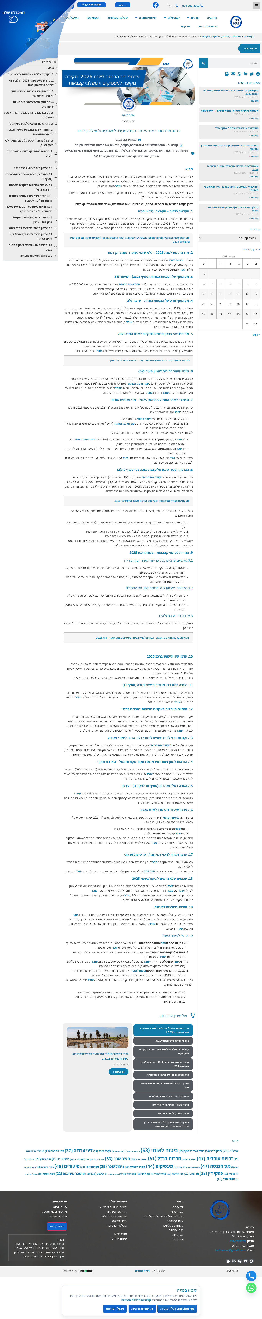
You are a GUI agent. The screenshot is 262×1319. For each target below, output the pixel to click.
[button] (258, 74)
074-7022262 (237, 1241)
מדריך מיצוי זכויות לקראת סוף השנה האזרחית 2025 (232, 209)
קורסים (195, 18)
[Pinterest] (239, 1261)
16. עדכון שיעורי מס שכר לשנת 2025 (30, 228)
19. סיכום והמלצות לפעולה (36, 256)
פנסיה (229, 1174)
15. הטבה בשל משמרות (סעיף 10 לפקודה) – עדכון (32, 219)
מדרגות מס (111, 151)
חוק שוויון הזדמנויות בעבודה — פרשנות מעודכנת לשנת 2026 (230, 92)
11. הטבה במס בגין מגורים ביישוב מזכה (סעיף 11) (28, 176)
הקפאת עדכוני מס (160, 151)
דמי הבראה (54, 1151)
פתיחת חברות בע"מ (114, 1216)
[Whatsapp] (251, 1288)
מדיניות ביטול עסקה (54, 1211)
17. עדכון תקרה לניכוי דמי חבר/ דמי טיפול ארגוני (31, 236)
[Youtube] (245, 1261)
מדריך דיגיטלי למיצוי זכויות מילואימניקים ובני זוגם (164, 1085)
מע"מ (178, 1167)
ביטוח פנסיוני (131, 1151)
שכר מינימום (68, 1173)
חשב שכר (117, 1159)
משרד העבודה (134, 1167)
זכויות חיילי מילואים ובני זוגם (173, 1113)
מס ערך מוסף (171, 817)
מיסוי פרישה (119, 1221)
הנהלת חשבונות (117, 1211)
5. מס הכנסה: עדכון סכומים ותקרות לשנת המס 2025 (29, 115)
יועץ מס (87, 1159)
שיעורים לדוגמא (207, 26)
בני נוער (117, 1151)
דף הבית (212, 18)
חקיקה (206, 36)
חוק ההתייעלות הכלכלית (133, 151)
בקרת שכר (102, 1151)
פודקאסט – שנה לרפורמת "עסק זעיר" (236, 128)
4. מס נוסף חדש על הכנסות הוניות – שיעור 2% (32, 104)
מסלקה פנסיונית (118, 18)
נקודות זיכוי (85, 151)
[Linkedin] (234, 1261)
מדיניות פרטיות (57, 1216)
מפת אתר (177, 1235)
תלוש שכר (226, 1179)
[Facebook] (251, 1261)
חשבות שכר (139, 1159)
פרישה (191, 1173)
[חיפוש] (203, 63)
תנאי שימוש (60, 1207)
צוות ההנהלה (175, 1221)
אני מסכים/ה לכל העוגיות (177, 1309)
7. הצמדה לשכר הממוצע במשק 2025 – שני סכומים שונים (30, 132)
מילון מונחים (176, 1230)
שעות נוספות (46, 1174)
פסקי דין (211, 1173)
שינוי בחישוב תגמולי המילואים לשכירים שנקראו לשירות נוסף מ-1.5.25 (164, 1030)
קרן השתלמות (112, 1174)
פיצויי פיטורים (45, 1167)
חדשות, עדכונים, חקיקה (226, 36)
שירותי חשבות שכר (115, 1207)
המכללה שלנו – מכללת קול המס (163, 1216)
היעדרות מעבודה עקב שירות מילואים (169, 1096)
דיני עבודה (79, 1150)
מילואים (114, 145)
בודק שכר (213, 1151)
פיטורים (67, 1166)
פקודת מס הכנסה (129, 284)
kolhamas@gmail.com (230, 1250)
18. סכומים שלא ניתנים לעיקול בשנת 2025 (30, 247)
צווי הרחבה (175, 1174)
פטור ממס (143, 156)
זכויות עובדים (215, 1158)
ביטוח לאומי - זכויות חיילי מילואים (170, 1105)
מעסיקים (89, 145)
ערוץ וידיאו (120, 1234)
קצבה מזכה (129, 156)
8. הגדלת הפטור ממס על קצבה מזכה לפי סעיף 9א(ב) (29, 142)
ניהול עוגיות (57, 1226)
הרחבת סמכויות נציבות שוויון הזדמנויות (168, 1075)
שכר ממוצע (114, 156)
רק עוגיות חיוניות (142, 1309)
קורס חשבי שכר (127, 1173)
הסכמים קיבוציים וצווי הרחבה (147, 145)
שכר (117, 186)
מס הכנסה (102, 145)
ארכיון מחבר (128, 121)
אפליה (230, 1150)
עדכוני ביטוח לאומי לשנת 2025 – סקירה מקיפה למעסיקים (164, 1051)
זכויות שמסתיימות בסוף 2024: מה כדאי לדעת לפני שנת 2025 (164, 1064)
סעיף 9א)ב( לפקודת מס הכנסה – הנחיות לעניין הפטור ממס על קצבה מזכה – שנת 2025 (143, 637)
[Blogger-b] (228, 1261)
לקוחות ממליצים (173, 1225)
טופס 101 (99, 1159)
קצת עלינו (174, 18)
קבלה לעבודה (158, 1173)
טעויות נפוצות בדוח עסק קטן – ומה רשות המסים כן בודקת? (229, 147)
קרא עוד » (253, 100)
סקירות (78, 145)
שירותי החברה (147, 18)
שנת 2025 (100, 156)
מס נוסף (98, 151)
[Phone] (251, 1276)
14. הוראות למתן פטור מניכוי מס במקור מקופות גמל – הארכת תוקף (29, 209)
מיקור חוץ (43, 1159)
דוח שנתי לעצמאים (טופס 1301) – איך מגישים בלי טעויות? (230, 188)
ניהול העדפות (115, 1309)
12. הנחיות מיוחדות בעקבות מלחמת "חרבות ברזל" (30, 187)
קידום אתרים (119, 1239)
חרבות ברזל (164, 1158)
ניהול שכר (112, 1166)
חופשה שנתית (189, 1159)
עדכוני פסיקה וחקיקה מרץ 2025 (172, 1041)
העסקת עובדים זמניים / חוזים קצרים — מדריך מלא (229, 111)
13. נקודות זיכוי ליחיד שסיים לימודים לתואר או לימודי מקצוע (30, 198)
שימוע (97, 1174)
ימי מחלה (75, 1159)
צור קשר (185, 26)
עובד (129, 322)
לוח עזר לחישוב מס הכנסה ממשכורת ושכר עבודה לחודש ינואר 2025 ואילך (149, 360)
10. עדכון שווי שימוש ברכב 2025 (33, 168)
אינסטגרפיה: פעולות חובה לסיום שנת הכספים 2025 (232, 167)
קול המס (143, 1174)
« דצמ (256, 334)
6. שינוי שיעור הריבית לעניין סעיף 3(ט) (31, 124)
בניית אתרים (142, 1271)
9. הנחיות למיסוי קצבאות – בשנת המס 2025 (29, 153)
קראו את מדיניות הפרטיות (136, 1300)
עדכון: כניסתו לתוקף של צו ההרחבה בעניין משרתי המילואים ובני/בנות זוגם (166, 1124)
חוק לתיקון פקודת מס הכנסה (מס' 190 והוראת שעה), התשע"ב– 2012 (152, 501)
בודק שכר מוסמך (191, 1151)
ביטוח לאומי (175, 260)
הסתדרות (149, 871)
